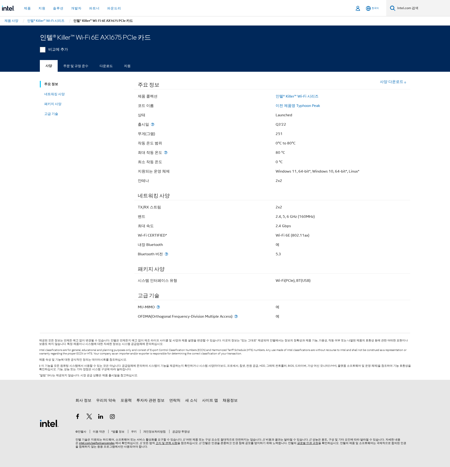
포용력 (126, 400)
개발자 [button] (76, 8)
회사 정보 (83, 400)
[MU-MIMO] (158, 307)
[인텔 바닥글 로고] (49, 423)
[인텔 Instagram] (112, 417)
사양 (48, 66)
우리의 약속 (106, 400)
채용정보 (230, 400)
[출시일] (152, 124)
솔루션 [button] (58, 8)
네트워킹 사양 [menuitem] (54, 94)
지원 (127, 66)
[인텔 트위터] (89, 417)
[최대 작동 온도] (165, 152)
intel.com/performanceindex (97, 443)
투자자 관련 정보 (150, 400)
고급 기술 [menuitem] (51, 114)
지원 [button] (41, 8)
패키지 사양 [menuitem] (52, 104)
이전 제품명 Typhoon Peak (298, 105)
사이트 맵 (210, 400)
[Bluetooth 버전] (166, 254)
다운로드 (106, 66)
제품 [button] (27, 8)
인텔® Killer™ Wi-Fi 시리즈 (297, 96)
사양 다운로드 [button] (391, 81)
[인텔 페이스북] (78, 417)
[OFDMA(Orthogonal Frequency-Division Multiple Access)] (236, 316)
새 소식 (191, 400)
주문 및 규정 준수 (75, 66)
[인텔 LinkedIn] (101, 417)
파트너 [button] (94, 8)
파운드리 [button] (114, 8)
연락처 (174, 400)
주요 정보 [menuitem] (51, 84)
